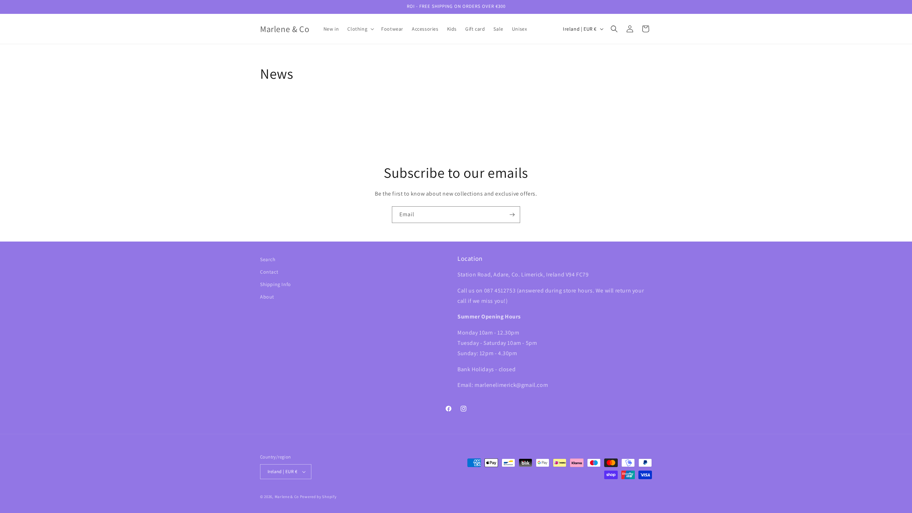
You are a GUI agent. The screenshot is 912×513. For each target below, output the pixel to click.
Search (268, 259)
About (267, 297)
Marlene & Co (287, 496)
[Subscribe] (512, 214)
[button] (360, 28)
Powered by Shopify (318, 496)
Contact (269, 272)
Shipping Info (275, 284)
